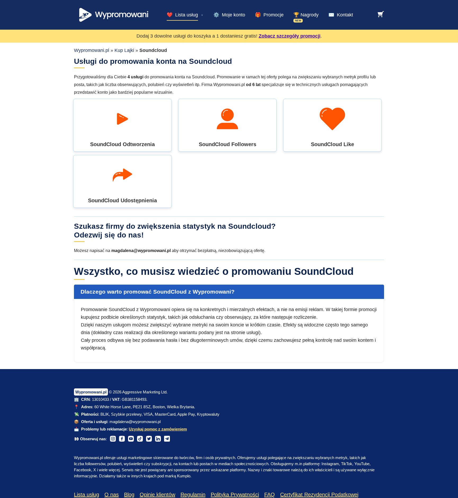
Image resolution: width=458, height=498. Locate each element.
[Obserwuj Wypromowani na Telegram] (167, 439)
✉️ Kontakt (340, 14)
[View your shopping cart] (381, 14)
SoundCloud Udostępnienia (122, 200)
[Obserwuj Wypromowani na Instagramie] (113, 439)
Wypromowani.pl (91, 50)
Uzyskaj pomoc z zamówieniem (158, 429)
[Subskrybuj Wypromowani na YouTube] (131, 439)
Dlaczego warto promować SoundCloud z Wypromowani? (158, 292)
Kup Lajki (124, 50)
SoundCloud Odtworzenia (122, 144)
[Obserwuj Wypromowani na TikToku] (140, 439)
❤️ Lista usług (182, 14)
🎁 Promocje (269, 14)
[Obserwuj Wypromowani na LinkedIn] (158, 439)
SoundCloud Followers (227, 144)
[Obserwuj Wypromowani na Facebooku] (122, 439)
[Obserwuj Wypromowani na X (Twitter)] (149, 439)
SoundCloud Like (332, 144)
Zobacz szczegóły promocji (289, 36)
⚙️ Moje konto (229, 14)
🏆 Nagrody (306, 14)
